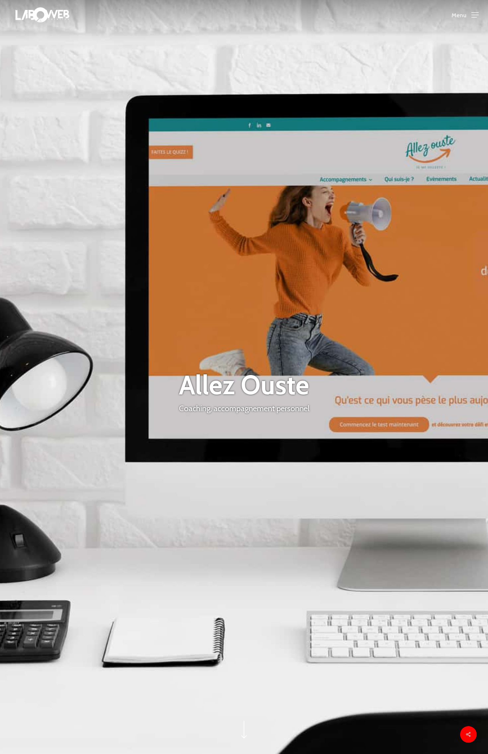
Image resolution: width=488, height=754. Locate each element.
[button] (465, 15)
